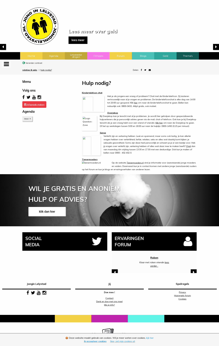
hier (136, 102)
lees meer (78, 40)
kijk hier (150, 337)
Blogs (143, 55)
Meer (26, 119)
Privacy (182, 292)
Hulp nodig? (46, 70)
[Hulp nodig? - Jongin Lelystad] (29, 22)
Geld (165, 55)
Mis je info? (109, 305)
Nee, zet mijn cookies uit (122, 341)
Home (31, 55)
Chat (188, 146)
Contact (109, 298)
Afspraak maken (35, 104)
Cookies (182, 299)
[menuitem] (31, 56)
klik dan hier (47, 211)
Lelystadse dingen (76, 55)
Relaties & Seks (29, 70)
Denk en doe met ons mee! (109, 301)
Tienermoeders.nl (135, 162)
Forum (121, 55)
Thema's (187, 55)
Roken (154, 257)
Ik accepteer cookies (95, 341)
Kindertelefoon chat (92, 92)
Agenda (53, 55)
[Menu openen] (6, 64)
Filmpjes (98, 55)
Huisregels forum (182, 295)
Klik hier (159, 122)
